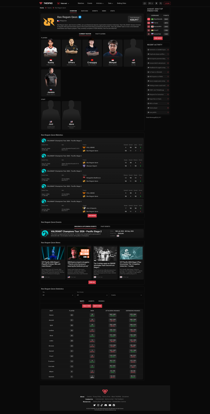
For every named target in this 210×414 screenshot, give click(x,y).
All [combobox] (43, 295)
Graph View (97, 306)
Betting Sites (121, 3)
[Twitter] (80, 17)
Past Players (100, 34)
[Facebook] (114, 405)
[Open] (141, 295)
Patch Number (80, 292)
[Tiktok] (102, 405)
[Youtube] (110, 405)
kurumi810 (157, 26)
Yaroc (156, 23)
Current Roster (85, 34)
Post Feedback (119, 399)
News (104, 11)
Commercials (100, 399)
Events (90, 3)
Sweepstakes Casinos (119, 401)
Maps (82, 301)
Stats (112, 11)
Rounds (101, 301)
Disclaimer (125, 396)
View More (92, 215)
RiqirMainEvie (158, 19)
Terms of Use (106, 396)
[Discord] (105, 405)
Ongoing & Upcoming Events (85, 226)
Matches (81, 3)
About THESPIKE (116, 396)
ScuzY (156, 30)
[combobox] (123, 295)
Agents (91, 301)
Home (42, 8)
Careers (89, 396)
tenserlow (157, 34)
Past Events (105, 226)
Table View (86, 306)
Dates (111, 231)
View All (92, 282)
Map (44, 292)
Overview (73, 11)
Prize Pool (113, 233)
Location (112, 235)
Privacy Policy (97, 396)
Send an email (109, 399)
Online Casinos (106, 401)
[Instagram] (98, 405)
